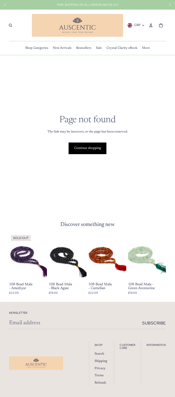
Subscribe (154, 323)
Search (99, 353)
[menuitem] (36, 48)
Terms (99, 375)
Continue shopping (87, 148)
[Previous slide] (131, 257)
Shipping (101, 361)
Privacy (100, 368)
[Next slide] (162, 257)
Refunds (100, 382)
